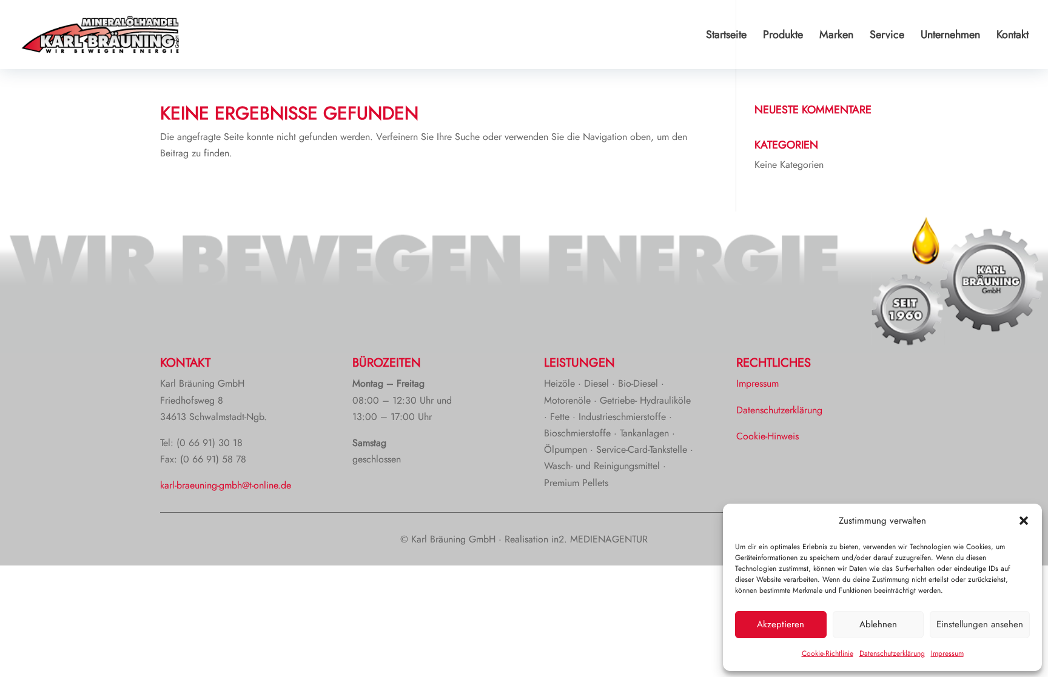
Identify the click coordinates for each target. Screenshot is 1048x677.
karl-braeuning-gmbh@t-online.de (225, 485)
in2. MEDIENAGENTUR (599, 539)
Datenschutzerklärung (892, 653)
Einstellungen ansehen (979, 624)
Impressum (947, 653)
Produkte (783, 36)
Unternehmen (950, 36)
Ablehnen (878, 624)
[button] (1024, 521)
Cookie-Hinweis (767, 436)
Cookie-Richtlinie (827, 653)
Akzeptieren (780, 624)
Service (887, 36)
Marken (836, 36)
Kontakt (1012, 36)
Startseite (726, 36)
